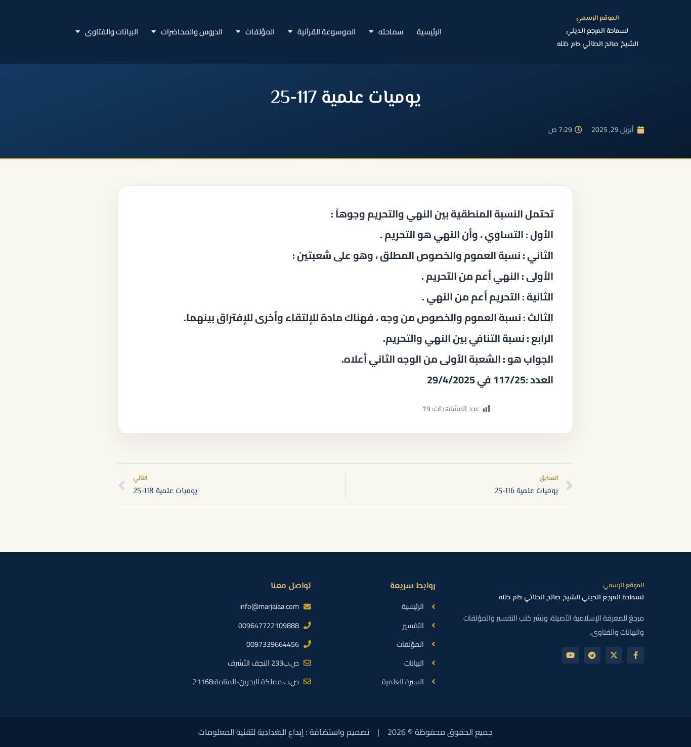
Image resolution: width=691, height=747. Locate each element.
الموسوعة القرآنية (326, 31)
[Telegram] (592, 655)
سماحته (391, 31)
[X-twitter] (614, 655)
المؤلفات (260, 31)
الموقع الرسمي (597, 18)
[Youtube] (570, 655)
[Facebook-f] (635, 655)
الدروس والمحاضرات (192, 31)
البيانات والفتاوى (111, 31)
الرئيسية (429, 31)
